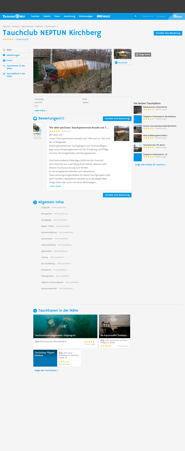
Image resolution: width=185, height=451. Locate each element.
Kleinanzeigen (86, 16)
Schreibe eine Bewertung (168, 33)
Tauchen (35, 16)
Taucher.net (14, 16)
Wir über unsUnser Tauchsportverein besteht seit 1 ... (79, 127)
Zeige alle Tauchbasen (46, 370)
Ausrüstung (69, 16)
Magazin (103, 16)
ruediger (37, 133)
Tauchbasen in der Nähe (16, 67)
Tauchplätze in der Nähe (16, 75)
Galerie (46, 16)
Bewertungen (13, 55)
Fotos (9, 60)
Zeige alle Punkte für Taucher (149, 164)
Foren (57, 16)
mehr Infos (40, 110)
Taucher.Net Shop (176, 16)
